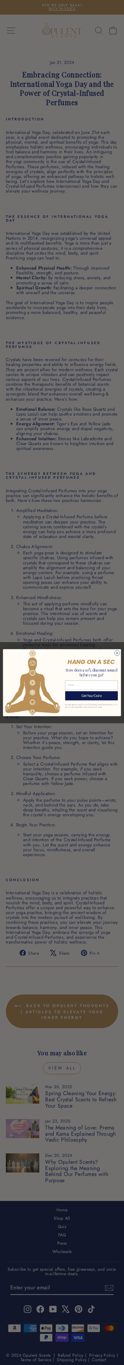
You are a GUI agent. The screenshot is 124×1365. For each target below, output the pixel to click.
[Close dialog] (117, 652)
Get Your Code (92, 696)
